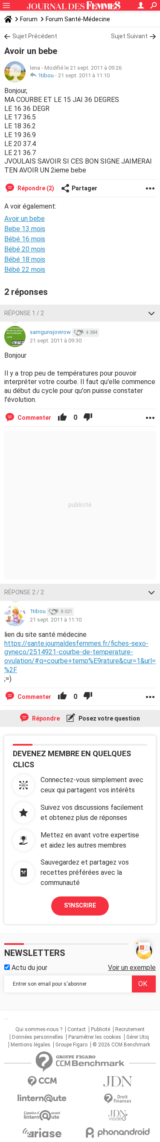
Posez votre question (108, 718)
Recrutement (130, 1029)
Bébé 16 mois (24, 239)
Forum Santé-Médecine (78, 19)
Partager (84, 188)
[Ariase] (42, 1132)
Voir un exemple (132, 968)
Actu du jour (28, 968)
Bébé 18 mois (24, 259)
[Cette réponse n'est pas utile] (87, 417)
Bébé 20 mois (24, 249)
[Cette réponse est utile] (62, 417)
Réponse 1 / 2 (24, 313)
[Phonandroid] (118, 1132)
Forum (29, 19)
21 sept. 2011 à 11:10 (84, 75)
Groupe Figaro (71, 1045)
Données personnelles (37, 1037)
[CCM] (42, 1081)
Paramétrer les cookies (94, 1037)
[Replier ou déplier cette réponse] (151, 313)
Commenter (33, 417)
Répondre (45, 718)
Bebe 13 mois (24, 229)
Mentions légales (30, 1045)
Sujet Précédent (34, 36)
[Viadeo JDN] (118, 1115)
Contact (76, 1029)
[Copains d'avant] (42, 1115)
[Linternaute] (42, 1098)
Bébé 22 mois (24, 270)
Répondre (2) (35, 188)
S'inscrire (80, 905)
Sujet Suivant (129, 36)
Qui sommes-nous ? (38, 1029)
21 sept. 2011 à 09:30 (55, 340)
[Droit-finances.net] (118, 1099)
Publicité (100, 1029)
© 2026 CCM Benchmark (121, 1045)
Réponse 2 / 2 (24, 592)
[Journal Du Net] (118, 1081)
